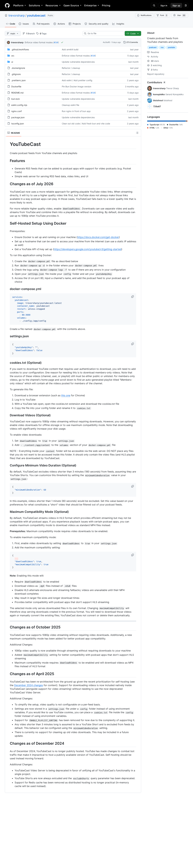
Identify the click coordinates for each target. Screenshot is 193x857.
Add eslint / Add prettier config (77, 80)
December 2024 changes (28, 685)
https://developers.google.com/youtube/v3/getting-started (87, 249)
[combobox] (104, 33)
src (12, 55)
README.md (17, 92)
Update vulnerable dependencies (78, 62)
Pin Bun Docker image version (76, 86)
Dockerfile (16, 86)
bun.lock (15, 99)
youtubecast (36, 15)
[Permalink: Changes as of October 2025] (8, 627)
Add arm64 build (70, 49)
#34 (56, 42)
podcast (153, 47)
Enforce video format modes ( (39, 42)
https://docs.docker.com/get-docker (98, 237)
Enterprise (90, 5)
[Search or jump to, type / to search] (154, 5)
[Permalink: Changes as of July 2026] (8, 184)
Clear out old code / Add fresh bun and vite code (86, 123)
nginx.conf (16, 111)
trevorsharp (16, 15)
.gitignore (16, 74)
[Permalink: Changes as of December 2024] (8, 743)
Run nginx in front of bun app (76, 111)
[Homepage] (7, 5)
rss (162, 47)
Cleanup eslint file (70, 105)
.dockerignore (18, 68)
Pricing (106, 5)
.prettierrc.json (18, 80)
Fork (163, 15)
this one (65, 395)
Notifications (146, 15)
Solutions (34, 5)
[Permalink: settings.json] (8, 336)
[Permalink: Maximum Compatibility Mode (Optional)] (8, 512)
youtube (171, 47)
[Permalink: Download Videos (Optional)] (8, 415)
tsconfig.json (17, 123)
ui (12, 62)
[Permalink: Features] (8, 161)
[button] (133, 296)
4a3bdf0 (106, 42)
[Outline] (137, 132)
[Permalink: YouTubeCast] (8, 144)
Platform (18, 5)
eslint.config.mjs (19, 105)
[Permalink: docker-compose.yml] (8, 289)
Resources (52, 5)
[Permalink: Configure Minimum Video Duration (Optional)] (8, 465)
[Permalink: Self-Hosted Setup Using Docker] (8, 223)
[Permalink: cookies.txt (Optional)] (8, 363)
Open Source (71, 5)
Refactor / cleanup (71, 68)
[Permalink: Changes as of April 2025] (8, 674)
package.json (18, 117)
